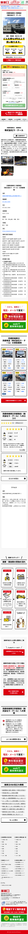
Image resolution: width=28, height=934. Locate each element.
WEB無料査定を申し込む (14, 105)
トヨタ (22, 359)
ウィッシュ (23, 385)
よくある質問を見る (13, 739)
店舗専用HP (21, 135)
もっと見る (22, 450)
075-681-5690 (6, 201)
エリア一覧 (13, 6)
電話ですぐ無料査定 (14, 60)
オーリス (23, 361)
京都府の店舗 (4, 7)
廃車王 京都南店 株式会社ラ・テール (15, 7)
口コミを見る (14, 478)
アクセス (24, 119)
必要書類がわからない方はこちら (14, 652)
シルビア (10, 361)
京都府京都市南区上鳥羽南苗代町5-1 (11, 196)
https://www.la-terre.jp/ (9, 231)
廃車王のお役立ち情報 (6, 885)
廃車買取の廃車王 (6, 6)
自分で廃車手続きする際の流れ (13, 692)
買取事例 (10, 119)
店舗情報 (4, 119)
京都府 (18, 6)
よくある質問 (17, 119)
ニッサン (10, 359)
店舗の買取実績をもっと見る (14, 400)
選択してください (7, 75)
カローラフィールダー (10, 385)
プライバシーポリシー (12, 102)
